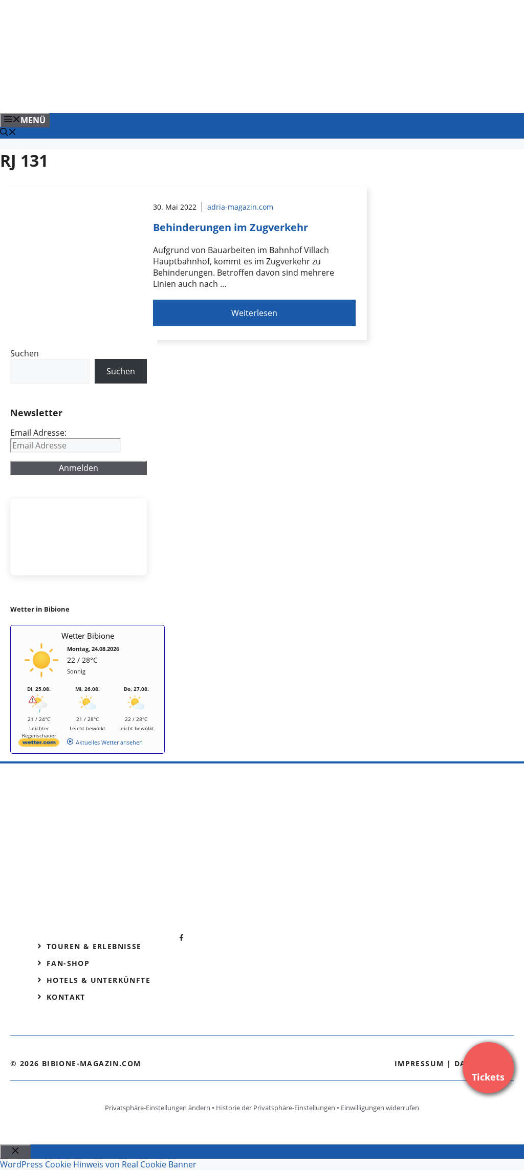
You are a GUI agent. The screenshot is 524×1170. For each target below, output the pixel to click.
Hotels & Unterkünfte (98, 980)
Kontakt (66, 997)
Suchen (24, 353)
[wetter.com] (38, 744)
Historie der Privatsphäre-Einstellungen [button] (275, 1107)
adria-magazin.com (240, 207)
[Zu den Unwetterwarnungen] (41, 680)
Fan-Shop (68, 963)
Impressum (419, 1063)
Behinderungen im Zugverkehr (230, 227)
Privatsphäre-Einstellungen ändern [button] (157, 1107)
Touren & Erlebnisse (94, 946)
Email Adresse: (38, 432)
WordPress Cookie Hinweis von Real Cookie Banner (98, 1164)
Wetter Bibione (87, 636)
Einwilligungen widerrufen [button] (380, 1107)
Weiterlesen (254, 313)
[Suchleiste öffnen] (8, 133)
